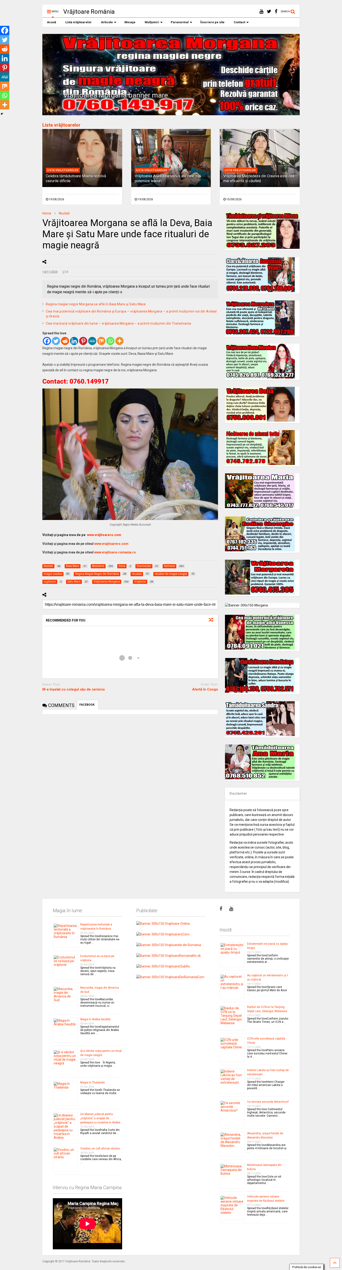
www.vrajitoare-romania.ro (115, 552)
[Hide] (2, 114)
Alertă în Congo (205, 689)
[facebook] (276, 11)
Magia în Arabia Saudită (95, 1019)
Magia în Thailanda (92, 1082)
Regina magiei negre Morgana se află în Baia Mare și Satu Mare (96, 304)
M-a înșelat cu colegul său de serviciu (73, 689)
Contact (239, 22)
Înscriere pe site (212, 22)
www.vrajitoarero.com (111, 544)
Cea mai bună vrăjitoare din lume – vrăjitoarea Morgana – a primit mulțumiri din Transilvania (118, 323)
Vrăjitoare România (89, 11)
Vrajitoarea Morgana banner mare (115, 95)
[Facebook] (47, 341)
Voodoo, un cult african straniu (100, 1148)
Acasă (51, 22)
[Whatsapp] (110, 341)
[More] (119, 341)
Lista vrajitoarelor (62, 170)
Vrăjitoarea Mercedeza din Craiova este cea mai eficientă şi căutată (258, 178)
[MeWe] (92, 341)
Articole (107, 22)
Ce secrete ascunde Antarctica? (268, 1101)
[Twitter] (56, 341)
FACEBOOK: (87, 704)
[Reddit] (65, 341)
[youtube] (261, 11)
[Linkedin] (74, 341)
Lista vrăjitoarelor (78, 22)
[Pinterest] (83, 341)
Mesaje (129, 22)
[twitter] (269, 11)
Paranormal (180, 22)
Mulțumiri (152, 22)
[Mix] (101, 341)
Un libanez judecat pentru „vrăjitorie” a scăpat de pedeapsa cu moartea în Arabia (100, 1118)
